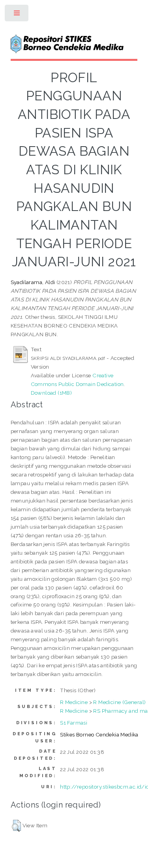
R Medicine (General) (119, 702)
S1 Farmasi (73, 722)
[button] (16, 826)
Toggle (17, 15)
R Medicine (74, 702)
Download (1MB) (51, 393)
